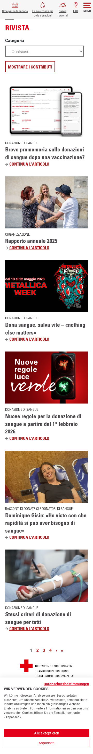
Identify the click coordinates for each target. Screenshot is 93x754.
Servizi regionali (63, 13)
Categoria (14, 40)
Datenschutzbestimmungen (66, 684)
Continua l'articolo (31, 164)
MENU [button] (87, 11)
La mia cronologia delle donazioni (42, 13)
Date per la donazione (15, 11)
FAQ (75, 11)
